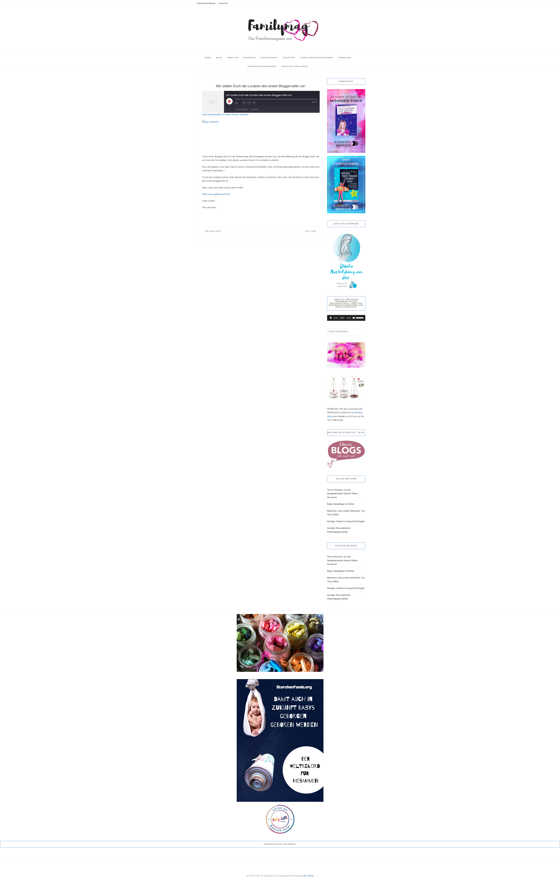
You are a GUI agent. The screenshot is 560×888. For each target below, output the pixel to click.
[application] (346, 318)
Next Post (311, 231)
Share (254, 109)
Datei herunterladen (211, 114)
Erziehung (249, 57)
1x (249, 103)
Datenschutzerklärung (206, 3)
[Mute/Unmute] (238, 103)
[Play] (229, 101)
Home (208, 57)
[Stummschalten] (353, 317)
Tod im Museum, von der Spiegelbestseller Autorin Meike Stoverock (342, 493)
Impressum (223, 3)
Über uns (232, 57)
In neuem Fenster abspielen (236, 114)
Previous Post (213, 231)
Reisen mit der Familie (294, 66)
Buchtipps (289, 57)
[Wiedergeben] (330, 317)
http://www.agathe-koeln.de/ (216, 194)
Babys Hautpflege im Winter (340, 504)
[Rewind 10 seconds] (243, 103)
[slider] (360, 317)
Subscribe (241, 109)
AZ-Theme (309, 876)
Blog (219, 57)
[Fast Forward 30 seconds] (256, 103)
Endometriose (269, 57)
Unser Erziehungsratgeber (316, 57)
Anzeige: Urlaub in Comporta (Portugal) (345, 521)
